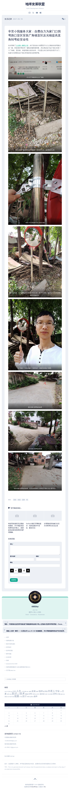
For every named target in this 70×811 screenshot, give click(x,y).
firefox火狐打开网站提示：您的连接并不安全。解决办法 (33, 526)
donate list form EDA (11, 664)
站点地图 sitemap (9, 756)
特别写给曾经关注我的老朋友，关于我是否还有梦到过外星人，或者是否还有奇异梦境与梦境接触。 (16, 528)
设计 (24, 696)
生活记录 (8, 19)
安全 (15, 500)
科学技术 (8, 647)
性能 (10, 694)
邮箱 (37, 556)
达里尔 (32, 696)
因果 (37, 691)
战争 (18, 694)
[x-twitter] (33, 13)
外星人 (51, 691)
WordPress (34, 787)
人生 (18, 691)
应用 (8, 694)
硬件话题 (8, 654)
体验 (25, 691)
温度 (51, 694)
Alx (45, 787)
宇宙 (57, 691)
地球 (41, 691)
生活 (19, 500)
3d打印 (6, 691)
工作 (61, 691)
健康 (30, 691)
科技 (64, 694)
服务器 (42, 694)
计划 (20, 696)
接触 (26, 694)
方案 (33, 694)
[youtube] (37, 13)
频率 (35, 696)
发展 (34, 691)
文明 (30, 694)
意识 (14, 693)
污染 (48, 694)
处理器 (45, 691)
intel (14, 691)
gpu (11, 691)
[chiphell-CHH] (40, 13)
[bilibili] (29, 13)
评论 (11, 544)
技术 (22, 693)
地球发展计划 (10, 640)
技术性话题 (9, 650)
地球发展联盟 (35, 4)
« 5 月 (6, 726)
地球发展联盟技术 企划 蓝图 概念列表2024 (18, 667)
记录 (23, 500)
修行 (28, 691)
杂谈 (7, 660)
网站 (11, 562)
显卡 (38, 694)
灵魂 (58, 694)
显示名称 (13, 556)
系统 (6, 696)
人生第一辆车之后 (22, 45)
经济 (10, 696)
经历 (8, 696)
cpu (9, 691)
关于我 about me (10, 670)
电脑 (61, 694)
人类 (22, 691)
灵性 (55, 694)
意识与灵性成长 (10, 644)
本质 (46, 694)
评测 (28, 696)
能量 (16, 696)
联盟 (13, 696)
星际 (36, 694)
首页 (7, 637)
